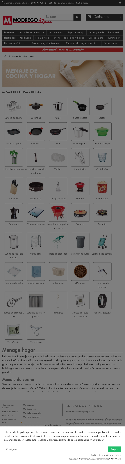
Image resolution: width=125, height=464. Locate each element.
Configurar (11, 449)
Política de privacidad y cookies (106, 455)
